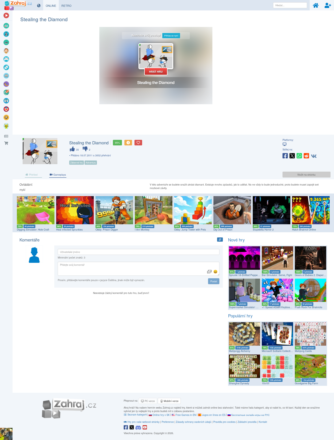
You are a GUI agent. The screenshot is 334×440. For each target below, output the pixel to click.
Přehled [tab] (33, 174)
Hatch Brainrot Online (304, 229)
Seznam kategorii (137, 414)
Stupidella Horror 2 (263, 229)
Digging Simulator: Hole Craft (33, 229)
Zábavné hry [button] (76, 162)
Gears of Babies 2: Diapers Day (312, 275)
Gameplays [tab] (59, 174)
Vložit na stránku (306, 174)
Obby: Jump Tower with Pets (190, 229)
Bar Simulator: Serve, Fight (277, 275)
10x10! (265, 383)
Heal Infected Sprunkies (69, 229)
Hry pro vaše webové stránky (143, 421)
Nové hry (236, 240)
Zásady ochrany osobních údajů (193, 421)
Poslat (213, 281)
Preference (168, 421)
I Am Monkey (142, 229)
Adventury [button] (91, 162)
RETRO (67, 5)
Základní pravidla (247, 421)
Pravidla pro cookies (224, 421)
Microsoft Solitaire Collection (277, 351)
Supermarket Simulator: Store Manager (251, 307)
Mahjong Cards (303, 351)
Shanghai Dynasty (239, 383)
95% (117, 142)
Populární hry (240, 315)
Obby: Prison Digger (107, 229)
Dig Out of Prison (222, 229)
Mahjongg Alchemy (239, 351)
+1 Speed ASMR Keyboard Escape (281, 307)
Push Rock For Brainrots (308, 307)
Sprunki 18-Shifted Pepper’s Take (247, 275)
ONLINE (52, 5)
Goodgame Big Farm (306, 383)
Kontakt (263, 421)
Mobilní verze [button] (170, 401)
